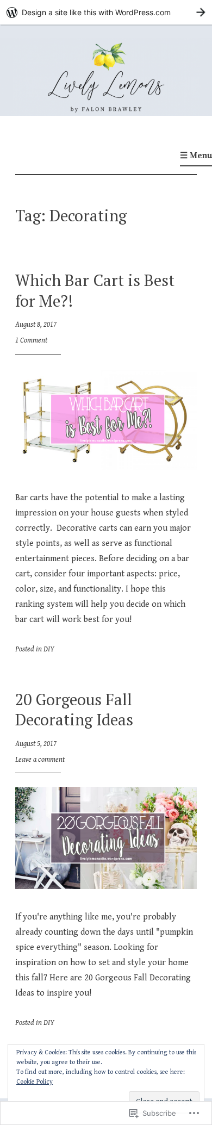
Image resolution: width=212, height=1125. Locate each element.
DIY (48, 649)
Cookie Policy (34, 1081)
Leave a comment (40, 759)
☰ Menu (196, 156)
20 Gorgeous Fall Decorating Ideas (74, 709)
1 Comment (31, 340)
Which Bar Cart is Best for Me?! (94, 290)
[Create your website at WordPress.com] (106, 12)
